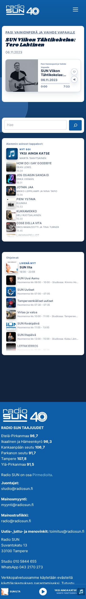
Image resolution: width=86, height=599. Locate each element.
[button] (43, 75)
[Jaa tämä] (74, 79)
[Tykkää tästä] (74, 71)
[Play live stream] (43, 591)
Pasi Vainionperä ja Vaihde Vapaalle (40, 32)
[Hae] (75, 125)
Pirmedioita (42, 475)
